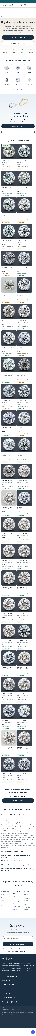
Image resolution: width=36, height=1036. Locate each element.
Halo (13, 899)
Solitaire (14, 896)
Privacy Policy (5, 1012)
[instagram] (16, 1002)
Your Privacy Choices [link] (14, 1012)
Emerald (3, 903)
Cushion (3, 900)
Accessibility (30, 1012)
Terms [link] (22, 951)
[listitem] (18, 977)
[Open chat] (33, 1032)
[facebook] (2, 1002)
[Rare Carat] (7, 5)
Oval (2, 897)
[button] (18, 815)
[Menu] (33, 5)
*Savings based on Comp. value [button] (9, 1014)
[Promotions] (21, 5)
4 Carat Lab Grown (27, 908)
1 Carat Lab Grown (27, 895)
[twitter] (12, 1002)
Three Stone (16, 906)
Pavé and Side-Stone (16, 902)
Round (3, 894)
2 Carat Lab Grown (27, 899)
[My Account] (25, 5)
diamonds (4, 821)
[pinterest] (7, 1002)
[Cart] (29, 5)
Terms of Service (23, 1012)
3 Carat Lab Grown (27, 904)
